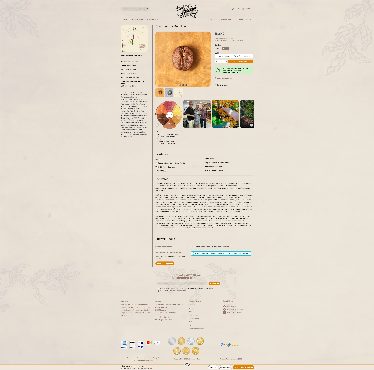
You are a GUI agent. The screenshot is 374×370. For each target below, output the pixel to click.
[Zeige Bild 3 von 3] (186, 85)
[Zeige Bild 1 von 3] (180, 85)
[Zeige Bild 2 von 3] (183, 85)
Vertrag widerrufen (196, 329)
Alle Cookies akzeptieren (243, 367)
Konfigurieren (225, 367)
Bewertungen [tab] (166, 238)
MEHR (151, 368)
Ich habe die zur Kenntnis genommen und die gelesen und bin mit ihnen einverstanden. (186, 289)
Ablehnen (213, 367)
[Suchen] (146, 9)
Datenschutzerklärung (178, 288)
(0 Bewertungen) (221, 85)
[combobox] (133, 9)
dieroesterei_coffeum (235, 309)
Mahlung (218, 53)
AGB (213, 288)
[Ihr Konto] (237, 9)
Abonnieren (214, 283)
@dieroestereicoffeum (235, 312)
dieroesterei (231, 306)
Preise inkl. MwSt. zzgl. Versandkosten (229, 40)
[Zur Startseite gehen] (187, 11)
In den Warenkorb (240, 61)
